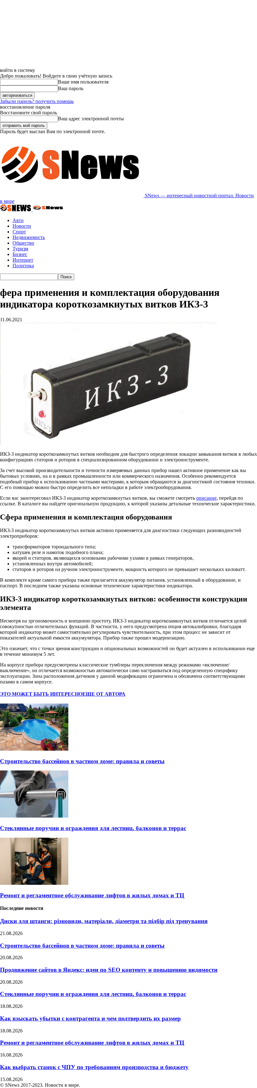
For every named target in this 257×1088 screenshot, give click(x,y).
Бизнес (20, 254)
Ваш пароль (70, 88)
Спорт (19, 231)
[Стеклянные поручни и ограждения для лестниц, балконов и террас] (34, 816)
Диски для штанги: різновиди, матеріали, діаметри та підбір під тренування (103, 921)
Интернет (23, 260)
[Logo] (16, 209)
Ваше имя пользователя (83, 81)
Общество (23, 243)
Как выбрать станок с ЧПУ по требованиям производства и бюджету (94, 1067)
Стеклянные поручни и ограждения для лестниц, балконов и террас (93, 828)
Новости (22, 226)
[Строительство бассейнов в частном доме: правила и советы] (34, 749)
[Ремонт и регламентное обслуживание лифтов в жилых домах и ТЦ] (34, 883)
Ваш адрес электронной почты (91, 118)
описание (206, 498)
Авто (18, 220)
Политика (23, 265)
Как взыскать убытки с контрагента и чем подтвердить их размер (90, 1018)
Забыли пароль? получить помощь (37, 101)
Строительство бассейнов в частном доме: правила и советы (82, 761)
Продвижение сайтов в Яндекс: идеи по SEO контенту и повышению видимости (109, 969)
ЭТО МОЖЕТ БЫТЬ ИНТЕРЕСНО (41, 694)
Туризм (20, 248)
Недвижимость (29, 237)
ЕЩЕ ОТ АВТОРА (103, 694)
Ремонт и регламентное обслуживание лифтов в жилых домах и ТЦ (92, 895)
